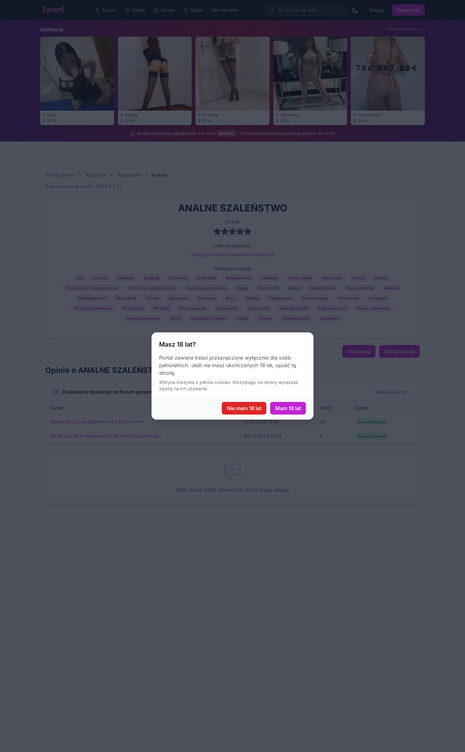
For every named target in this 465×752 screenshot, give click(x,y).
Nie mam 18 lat (244, 408)
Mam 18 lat (288, 408)
